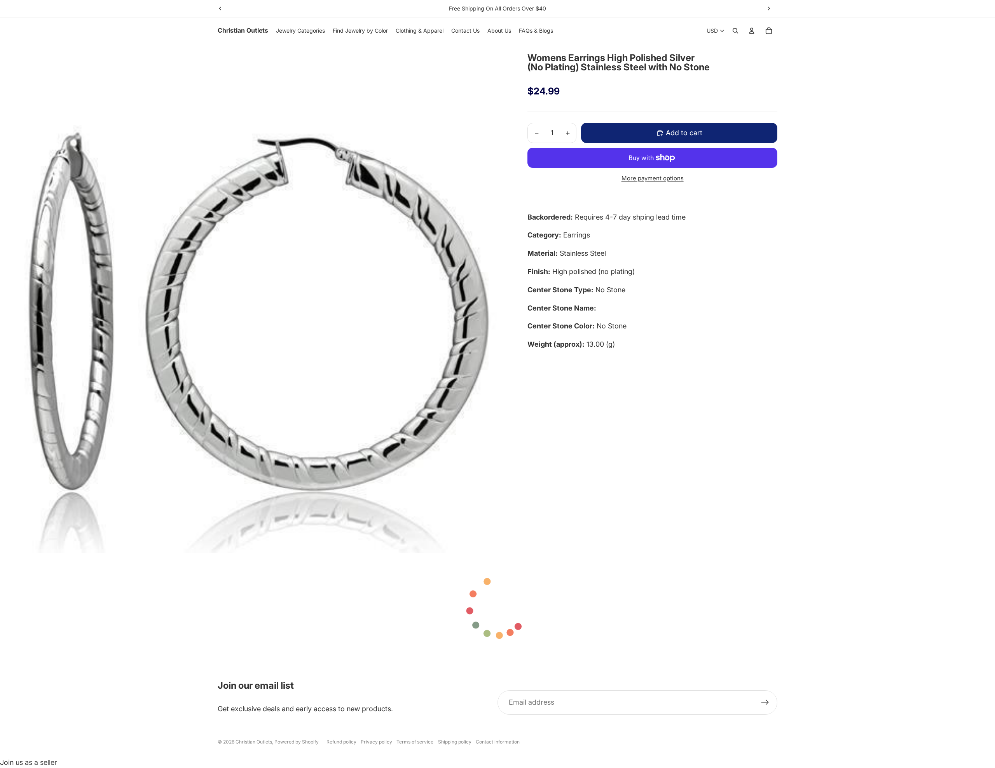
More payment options (652, 178)
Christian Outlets (254, 742)
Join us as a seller (28, 762)
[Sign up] (765, 702)
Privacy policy (376, 742)
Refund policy (341, 742)
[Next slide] (768, 8)
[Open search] (735, 30)
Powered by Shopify (296, 742)
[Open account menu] (751, 30)
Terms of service (414, 742)
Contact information (498, 742)
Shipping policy (454, 742)
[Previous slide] (220, 8)
